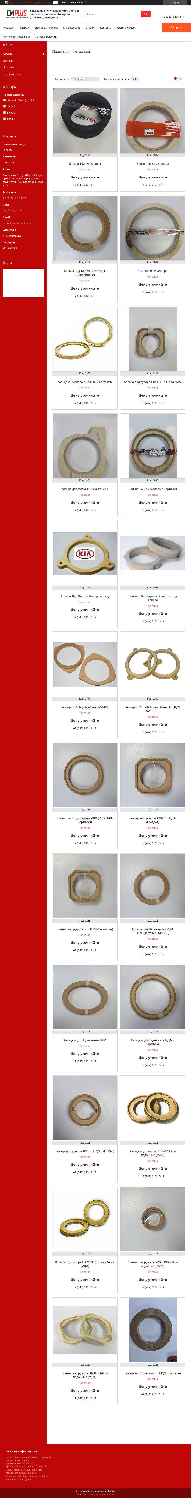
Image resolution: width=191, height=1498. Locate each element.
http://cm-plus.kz (12, 210)
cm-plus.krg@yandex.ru (17, 222)
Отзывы (8, 60)
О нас (89, 27)
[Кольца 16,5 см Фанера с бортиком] (152, 446)
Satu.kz (112, 1491)
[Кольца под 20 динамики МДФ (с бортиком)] (152, 997)
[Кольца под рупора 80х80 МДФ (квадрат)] (84, 886)
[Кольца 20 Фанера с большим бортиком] (84, 338)
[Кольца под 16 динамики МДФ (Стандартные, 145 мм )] (152, 886)
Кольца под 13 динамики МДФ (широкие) (153, 1373)
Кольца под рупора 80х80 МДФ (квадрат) (85, 929)
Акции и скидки (126, 27)
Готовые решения (46, 36)
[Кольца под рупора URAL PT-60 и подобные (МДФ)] (84, 1330)
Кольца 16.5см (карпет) (85, 163)
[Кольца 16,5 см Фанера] (152, 120)
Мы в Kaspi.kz (71, 27)
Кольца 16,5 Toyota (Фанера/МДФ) (85, 707)
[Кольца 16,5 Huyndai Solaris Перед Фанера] (152, 553)
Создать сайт (67, 2)
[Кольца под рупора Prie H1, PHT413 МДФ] (152, 338)
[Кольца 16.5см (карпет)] (84, 120)
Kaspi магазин (12, 74)
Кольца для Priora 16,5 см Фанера (85, 489)
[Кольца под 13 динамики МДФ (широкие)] (152, 1330)
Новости (8, 67)
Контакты (105, 27)
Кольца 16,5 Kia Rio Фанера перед (85, 596)
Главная (8, 27)
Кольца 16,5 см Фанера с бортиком (153, 489)
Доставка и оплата (46, 27)
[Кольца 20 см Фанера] (152, 228)
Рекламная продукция (16, 36)
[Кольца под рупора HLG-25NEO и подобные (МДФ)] (152, 1108)
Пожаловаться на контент (101, 1494)
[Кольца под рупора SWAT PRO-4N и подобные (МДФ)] (152, 1219)
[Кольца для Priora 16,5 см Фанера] (84, 446)
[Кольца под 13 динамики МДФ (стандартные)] (84, 228)
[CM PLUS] (17, 13)
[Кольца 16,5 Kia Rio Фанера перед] (84, 553)
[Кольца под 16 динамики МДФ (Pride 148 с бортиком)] (84, 775)
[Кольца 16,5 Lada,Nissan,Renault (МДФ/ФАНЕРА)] (152, 664)
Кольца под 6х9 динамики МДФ (84, 1040)
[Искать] (146, 14)
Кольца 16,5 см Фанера (153, 163)
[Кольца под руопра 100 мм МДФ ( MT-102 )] (84, 1108)
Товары (23, 27)
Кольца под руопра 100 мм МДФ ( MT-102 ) (85, 1151)
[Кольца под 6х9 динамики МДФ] (84, 997)
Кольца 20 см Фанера (152, 271)
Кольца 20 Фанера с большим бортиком (84, 382)
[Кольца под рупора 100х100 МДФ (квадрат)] (152, 775)
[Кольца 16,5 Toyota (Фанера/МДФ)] (84, 664)
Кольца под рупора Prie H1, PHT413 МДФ (152, 382)
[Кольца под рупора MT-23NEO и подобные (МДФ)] (84, 1219)
